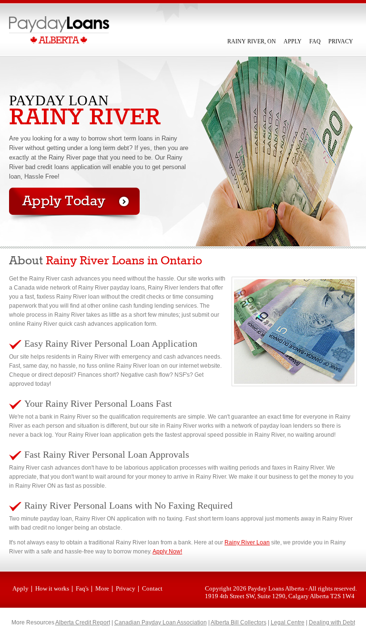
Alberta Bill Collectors (238, 622)
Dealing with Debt (332, 622)
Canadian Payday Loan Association (160, 622)
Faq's (82, 588)
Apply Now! (167, 551)
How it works (52, 588)
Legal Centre (288, 622)
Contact (152, 588)
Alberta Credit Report (82, 622)
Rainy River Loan (247, 542)
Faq (315, 41)
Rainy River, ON (251, 41)
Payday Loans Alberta (276, 588)
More (102, 588)
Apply (293, 41)
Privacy (340, 41)
